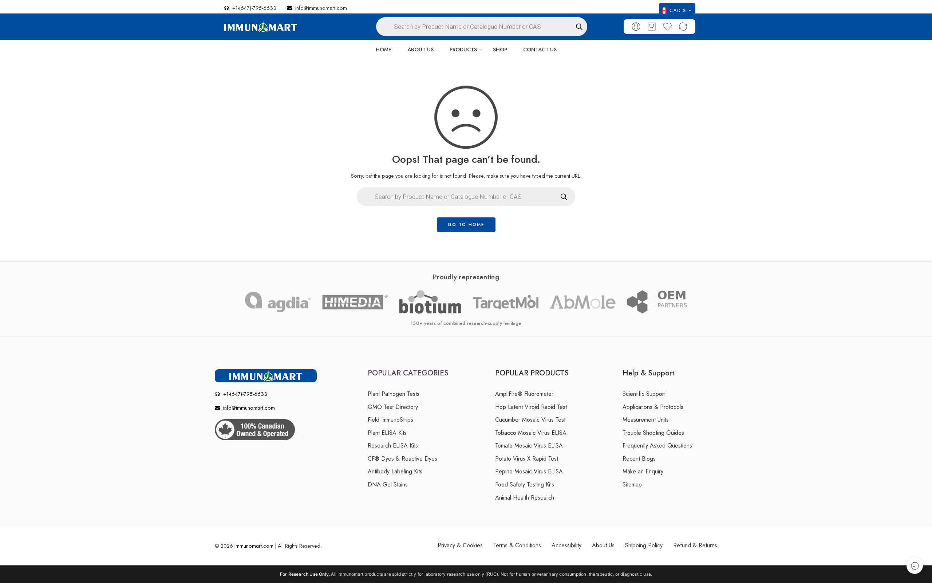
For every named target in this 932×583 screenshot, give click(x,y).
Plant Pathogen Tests (393, 394)
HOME (383, 49)
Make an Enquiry (643, 471)
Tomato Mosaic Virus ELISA (529, 445)
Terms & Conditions (517, 545)
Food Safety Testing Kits (524, 484)
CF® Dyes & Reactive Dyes (402, 458)
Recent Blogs (639, 458)
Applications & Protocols (653, 407)
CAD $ (678, 10)
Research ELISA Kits (393, 445)
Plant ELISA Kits (387, 433)
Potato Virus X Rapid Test (526, 458)
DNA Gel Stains (388, 484)
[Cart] (652, 26)
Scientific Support (644, 394)
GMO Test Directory (393, 407)
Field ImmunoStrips (390, 419)
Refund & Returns (695, 545)
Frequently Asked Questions (657, 445)
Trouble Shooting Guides (653, 433)
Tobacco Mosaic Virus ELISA (530, 433)
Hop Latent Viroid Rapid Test (531, 407)
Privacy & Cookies (460, 545)
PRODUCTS (463, 49)
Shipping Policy (644, 545)
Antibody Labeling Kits (395, 471)
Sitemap (632, 484)
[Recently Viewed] (915, 566)
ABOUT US (420, 49)
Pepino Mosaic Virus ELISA (529, 471)
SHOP (500, 49)
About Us (603, 545)
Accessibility (566, 545)
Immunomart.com (253, 545)
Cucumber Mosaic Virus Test (530, 419)
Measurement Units (646, 419)
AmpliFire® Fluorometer (524, 394)
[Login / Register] (636, 26)
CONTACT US (540, 49)
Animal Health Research (524, 497)
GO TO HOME (466, 224)
